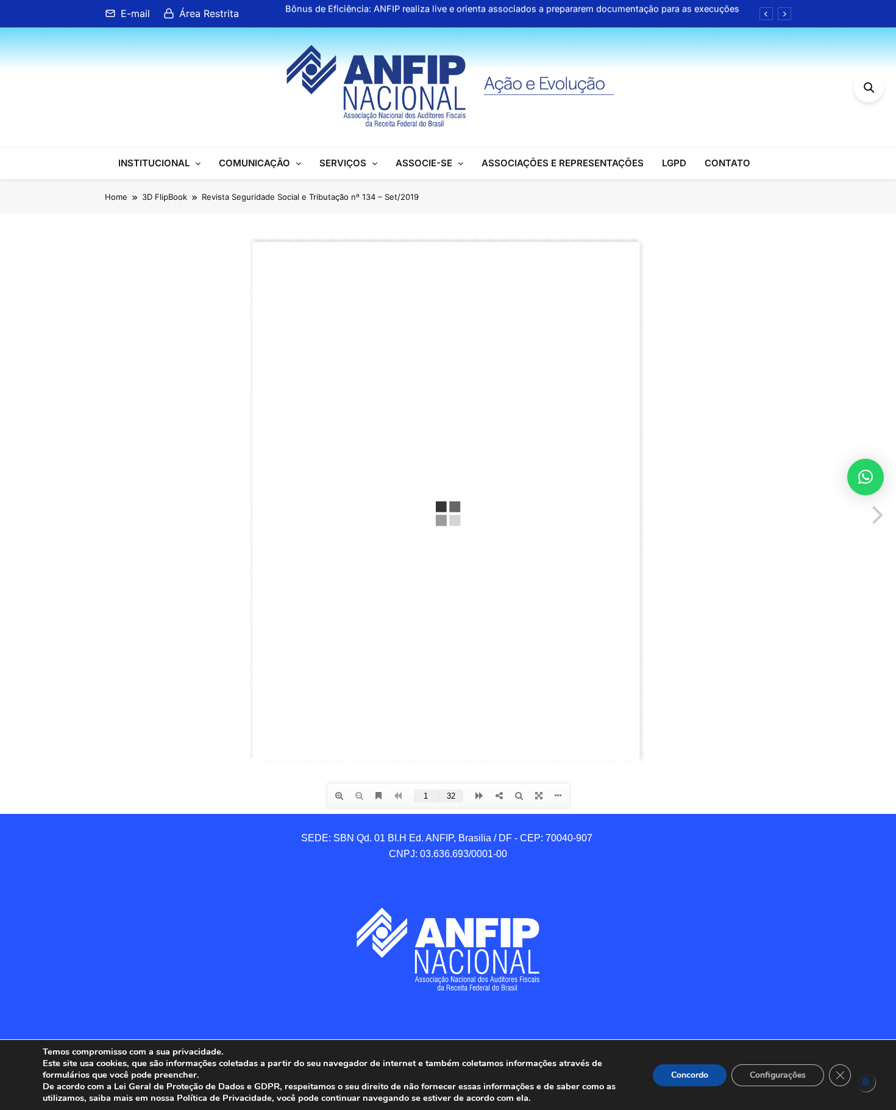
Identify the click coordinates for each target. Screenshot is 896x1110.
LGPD (674, 163)
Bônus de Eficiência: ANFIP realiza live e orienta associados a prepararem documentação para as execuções (512, 5)
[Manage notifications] (865, 1082)
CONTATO (727, 163)
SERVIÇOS (342, 163)
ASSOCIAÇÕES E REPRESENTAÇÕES (563, 163)
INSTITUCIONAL (154, 163)
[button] (865, 477)
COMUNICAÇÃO (254, 163)
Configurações (778, 1075)
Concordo (689, 1075)
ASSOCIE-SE (424, 163)
